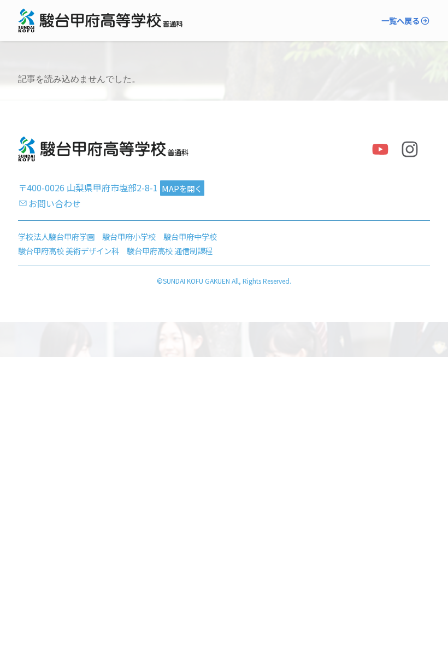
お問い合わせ (54, 203)
